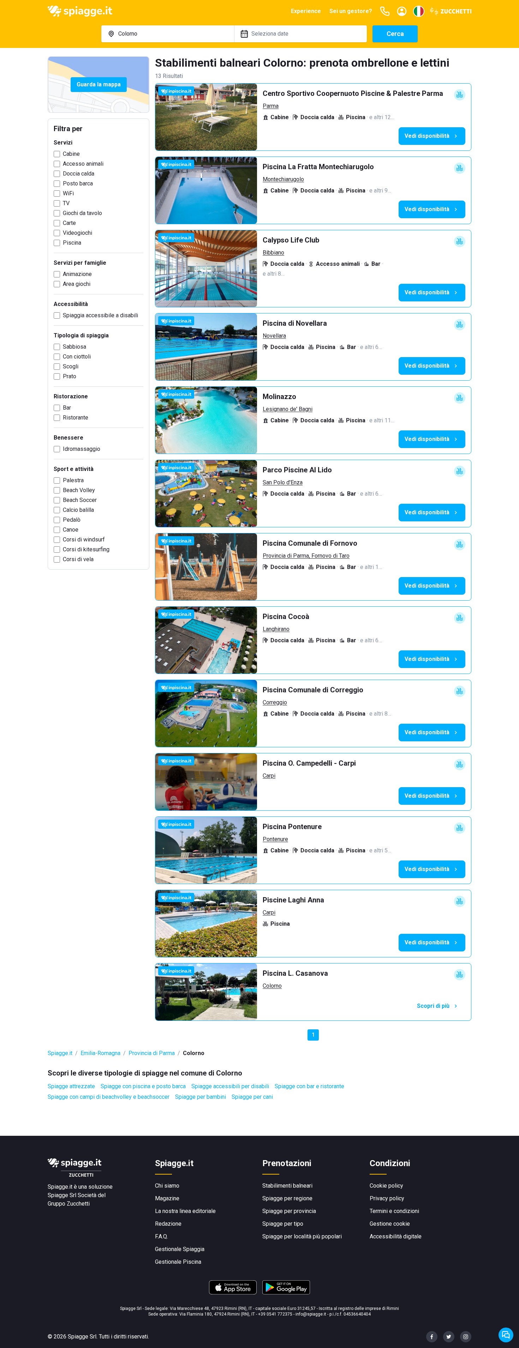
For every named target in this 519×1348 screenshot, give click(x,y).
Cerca (395, 33)
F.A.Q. (161, 1236)
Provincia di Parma (152, 1053)
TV (66, 203)
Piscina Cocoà (286, 616)
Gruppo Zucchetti (69, 1203)
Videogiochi (77, 232)
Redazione (168, 1223)
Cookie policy (386, 1185)
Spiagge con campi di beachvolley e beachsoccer (108, 1096)
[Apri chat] (506, 1335)
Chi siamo (167, 1185)
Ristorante (75, 417)
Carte (69, 223)
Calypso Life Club (291, 240)
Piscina (72, 242)
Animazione (77, 274)
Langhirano (276, 629)
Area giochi (76, 284)
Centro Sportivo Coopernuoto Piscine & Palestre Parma (353, 93)
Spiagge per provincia (289, 1211)
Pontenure (275, 839)
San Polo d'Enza (283, 482)
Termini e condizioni (394, 1211)
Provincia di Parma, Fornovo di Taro (306, 555)
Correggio (275, 702)
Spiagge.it (60, 1053)
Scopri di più (433, 1006)
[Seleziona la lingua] (418, 11)
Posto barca (78, 183)
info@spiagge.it (311, 1314)
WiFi (68, 193)
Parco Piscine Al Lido (297, 470)
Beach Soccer (80, 500)
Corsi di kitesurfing (86, 549)
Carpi (269, 775)
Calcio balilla (78, 510)
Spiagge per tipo (282, 1223)
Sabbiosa (74, 346)
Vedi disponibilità (427, 136)
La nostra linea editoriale (185, 1211)
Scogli (70, 366)
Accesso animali (83, 163)
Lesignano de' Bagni (287, 409)
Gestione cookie (390, 1223)
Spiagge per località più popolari (302, 1236)
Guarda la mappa (99, 84)
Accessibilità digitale (396, 1236)
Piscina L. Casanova (295, 973)
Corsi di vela (78, 559)
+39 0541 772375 (275, 1314)
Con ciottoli (77, 356)
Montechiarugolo (283, 179)
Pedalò (71, 519)
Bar (67, 407)
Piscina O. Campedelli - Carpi (309, 763)
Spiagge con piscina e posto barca (143, 1086)
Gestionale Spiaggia (179, 1249)
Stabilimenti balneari (287, 1185)
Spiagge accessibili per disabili (230, 1086)
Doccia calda (78, 173)
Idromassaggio (81, 449)
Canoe (70, 529)
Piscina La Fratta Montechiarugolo (318, 167)
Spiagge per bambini (200, 1096)
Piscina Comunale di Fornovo (310, 543)
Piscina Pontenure (292, 826)
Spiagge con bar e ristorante (309, 1086)
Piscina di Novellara (295, 323)
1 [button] (313, 1034)
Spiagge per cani (252, 1096)
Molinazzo (279, 396)
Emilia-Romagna (100, 1053)
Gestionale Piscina (178, 1261)
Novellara (274, 335)
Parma (271, 106)
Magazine (167, 1198)
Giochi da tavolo (82, 213)
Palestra (73, 480)
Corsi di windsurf (84, 539)
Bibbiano (273, 252)
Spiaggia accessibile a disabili (100, 315)
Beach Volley (79, 490)
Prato (69, 376)
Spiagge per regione (287, 1198)
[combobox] (167, 33)
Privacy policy (387, 1198)
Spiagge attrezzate (71, 1086)
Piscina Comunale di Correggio (313, 690)
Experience (306, 11)
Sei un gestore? (350, 11)
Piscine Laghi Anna (293, 900)
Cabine (71, 154)
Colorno (272, 985)
